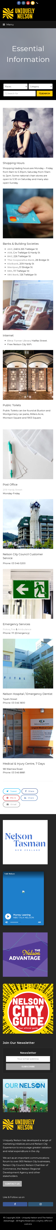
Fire (13, 629)
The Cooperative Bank (20, 260)
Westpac (12, 267)
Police (6, 629)
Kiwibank (12, 263)
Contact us (12, 1184)
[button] (8, 24)
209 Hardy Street (12, 489)
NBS (9, 270)
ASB (9, 252)
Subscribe (28, 1066)
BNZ (9, 256)
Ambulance (24, 629)
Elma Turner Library (19, 340)
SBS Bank (13, 274)
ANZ (9, 249)
